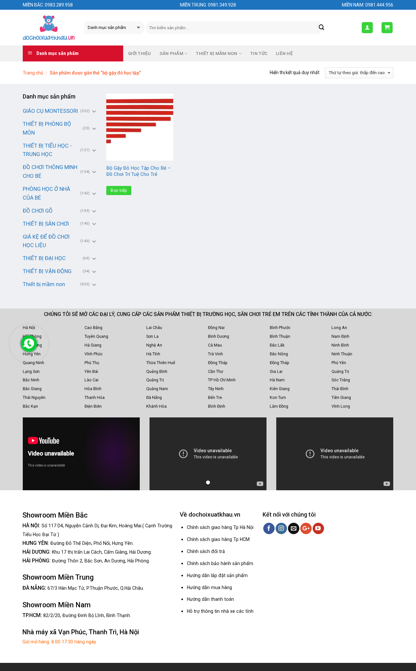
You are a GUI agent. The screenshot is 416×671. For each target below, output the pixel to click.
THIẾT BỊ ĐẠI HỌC (44, 258)
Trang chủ (33, 72)
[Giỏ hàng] (387, 27)
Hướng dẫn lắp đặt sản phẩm (217, 575)
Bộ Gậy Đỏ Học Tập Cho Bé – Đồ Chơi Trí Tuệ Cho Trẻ (138, 171)
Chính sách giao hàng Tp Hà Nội (220, 527)
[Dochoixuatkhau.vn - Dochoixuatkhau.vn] (49, 27)
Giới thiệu (139, 53)
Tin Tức (258, 53)
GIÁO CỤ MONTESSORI (50, 111)
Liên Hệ (284, 53)
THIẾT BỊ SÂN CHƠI (46, 223)
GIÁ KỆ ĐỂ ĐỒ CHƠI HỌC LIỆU (46, 241)
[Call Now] (29, 344)
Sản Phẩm (171, 53)
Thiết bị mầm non (44, 284)
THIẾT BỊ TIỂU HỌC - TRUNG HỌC (47, 150)
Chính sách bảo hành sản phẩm (220, 563)
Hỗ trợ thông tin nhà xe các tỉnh (220, 611)
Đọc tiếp (118, 190)
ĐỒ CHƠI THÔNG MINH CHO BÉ (50, 171)
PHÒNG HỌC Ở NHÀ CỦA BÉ (46, 193)
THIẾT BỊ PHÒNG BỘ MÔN (47, 128)
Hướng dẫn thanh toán (210, 599)
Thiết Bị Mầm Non (216, 53)
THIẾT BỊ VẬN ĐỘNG (47, 271)
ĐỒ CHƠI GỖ (38, 210)
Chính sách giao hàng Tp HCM (218, 539)
